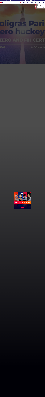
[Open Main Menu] (43, 2)
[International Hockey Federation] (4, 2)
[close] (30, 192)
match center (41, 6)
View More (35, 6)
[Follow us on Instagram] (30, 0)
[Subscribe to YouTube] (27, 0)
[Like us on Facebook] (25, 0)
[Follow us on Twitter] (28, 0)
